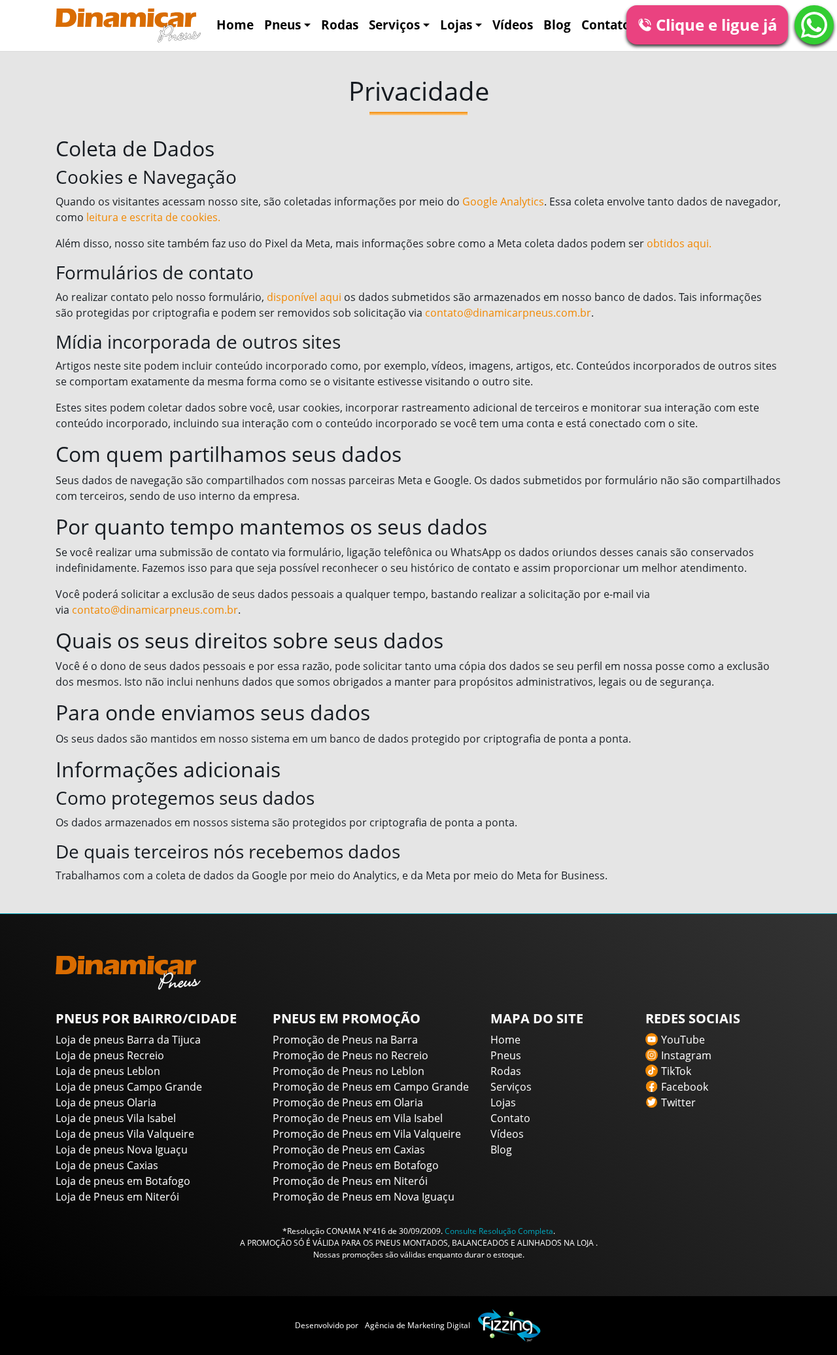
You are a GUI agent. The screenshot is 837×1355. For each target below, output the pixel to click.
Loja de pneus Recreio (110, 1055)
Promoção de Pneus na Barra (345, 1039)
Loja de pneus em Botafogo (123, 1181)
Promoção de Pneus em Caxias (349, 1149)
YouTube (683, 1039)
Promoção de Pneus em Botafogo (356, 1165)
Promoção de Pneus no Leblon (348, 1071)
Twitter (678, 1102)
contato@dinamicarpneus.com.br (508, 313)
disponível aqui (304, 297)
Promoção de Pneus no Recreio (350, 1055)
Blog (557, 24)
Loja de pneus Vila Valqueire (125, 1134)
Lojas (456, 24)
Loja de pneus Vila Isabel (116, 1118)
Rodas (339, 24)
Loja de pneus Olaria (106, 1102)
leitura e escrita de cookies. (153, 217)
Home (235, 24)
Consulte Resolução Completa (499, 1231)
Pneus (282, 24)
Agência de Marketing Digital (417, 1325)
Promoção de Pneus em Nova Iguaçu (363, 1196)
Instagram (686, 1055)
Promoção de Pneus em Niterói (350, 1181)
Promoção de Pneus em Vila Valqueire (367, 1134)
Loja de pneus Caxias (107, 1165)
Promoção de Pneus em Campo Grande (371, 1087)
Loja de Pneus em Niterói (117, 1196)
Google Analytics (503, 201)
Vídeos (512, 24)
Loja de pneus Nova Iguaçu (122, 1149)
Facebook (684, 1087)
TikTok (676, 1071)
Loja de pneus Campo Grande (129, 1087)
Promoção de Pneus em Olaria (348, 1102)
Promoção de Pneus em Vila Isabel (358, 1118)
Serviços (394, 24)
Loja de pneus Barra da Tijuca (128, 1039)
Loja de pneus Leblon (108, 1071)
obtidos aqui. (679, 243)
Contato (605, 24)
